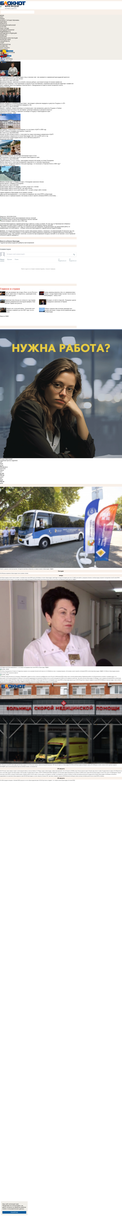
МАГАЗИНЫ (9, 59)
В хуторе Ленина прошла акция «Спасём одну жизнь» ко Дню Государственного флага (93, 770)
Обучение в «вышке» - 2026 (8, 113)
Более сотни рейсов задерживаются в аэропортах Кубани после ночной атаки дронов (40, 678)
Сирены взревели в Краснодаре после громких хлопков (15, 573)
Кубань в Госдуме (5, 87)
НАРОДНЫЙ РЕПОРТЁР (7, 30)
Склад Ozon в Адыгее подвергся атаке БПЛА (89, 679)
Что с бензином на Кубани (7, 165)
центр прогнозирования (27, 242)
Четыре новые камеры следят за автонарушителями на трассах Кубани (19, 770)
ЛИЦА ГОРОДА (4, 28)
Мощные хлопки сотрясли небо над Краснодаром (105, 764)
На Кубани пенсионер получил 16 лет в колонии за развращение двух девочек (54, 579)
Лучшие (9, 259)
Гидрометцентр (4, 242)
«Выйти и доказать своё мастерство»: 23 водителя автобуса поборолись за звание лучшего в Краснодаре (24, 568)
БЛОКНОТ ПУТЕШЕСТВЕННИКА (9, 20)
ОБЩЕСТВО (3, 35)
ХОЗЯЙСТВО (4, 46)
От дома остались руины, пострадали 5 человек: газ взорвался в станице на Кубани (52, 774)
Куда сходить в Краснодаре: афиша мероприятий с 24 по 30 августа (54, 770)
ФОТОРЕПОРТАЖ (5, 44)
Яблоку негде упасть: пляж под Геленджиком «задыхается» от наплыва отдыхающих (25, 162)
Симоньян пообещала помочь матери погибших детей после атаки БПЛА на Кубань (84, 776)
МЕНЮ (2, 15)
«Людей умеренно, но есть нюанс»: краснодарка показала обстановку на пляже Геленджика (27, 160)
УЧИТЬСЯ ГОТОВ (10, 52)
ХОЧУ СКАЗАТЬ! (5, 47)
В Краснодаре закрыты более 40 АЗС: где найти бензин (16, 188)
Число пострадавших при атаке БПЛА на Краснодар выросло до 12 (61, 679)
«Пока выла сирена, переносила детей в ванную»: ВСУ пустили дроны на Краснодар (49, 764)
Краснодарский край (15, 242)
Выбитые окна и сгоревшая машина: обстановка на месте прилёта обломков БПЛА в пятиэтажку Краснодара (74, 671)
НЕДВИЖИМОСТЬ (5, 31)
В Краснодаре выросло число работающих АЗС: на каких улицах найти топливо (23, 190)
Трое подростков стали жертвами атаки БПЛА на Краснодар (28, 679)
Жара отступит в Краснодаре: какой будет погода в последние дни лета (55, 577)
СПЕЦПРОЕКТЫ (5, 41)
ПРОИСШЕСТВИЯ (5, 39)
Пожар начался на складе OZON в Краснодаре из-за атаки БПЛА (42, 681)
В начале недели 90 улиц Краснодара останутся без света (96, 772)
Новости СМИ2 (4, 316)
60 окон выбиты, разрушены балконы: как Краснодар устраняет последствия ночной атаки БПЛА (97, 577)
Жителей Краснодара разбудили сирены (81, 764)
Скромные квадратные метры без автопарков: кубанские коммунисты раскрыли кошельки (26, 109)
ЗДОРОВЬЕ (3, 22)
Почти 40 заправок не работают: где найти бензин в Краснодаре (78, 678)
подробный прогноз (5, 460)
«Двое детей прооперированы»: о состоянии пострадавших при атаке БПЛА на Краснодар (24, 667)
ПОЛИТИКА (3, 36)
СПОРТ (2, 43)
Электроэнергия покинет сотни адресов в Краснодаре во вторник (18, 579)
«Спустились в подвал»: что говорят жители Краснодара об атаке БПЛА (58, 780)
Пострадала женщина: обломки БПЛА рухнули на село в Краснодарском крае (21, 780)
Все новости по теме (6, 80)
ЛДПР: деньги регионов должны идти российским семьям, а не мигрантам (20, 766)
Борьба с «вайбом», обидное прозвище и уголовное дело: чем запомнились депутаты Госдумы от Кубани (30, 108)
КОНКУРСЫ (3, 23)
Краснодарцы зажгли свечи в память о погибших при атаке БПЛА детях (19, 577)
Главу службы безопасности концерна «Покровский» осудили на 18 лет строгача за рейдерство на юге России (28, 676)
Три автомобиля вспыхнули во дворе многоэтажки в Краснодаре (90, 774)
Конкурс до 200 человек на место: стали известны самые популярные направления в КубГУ (26, 134)
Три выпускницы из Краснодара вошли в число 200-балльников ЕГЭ (19, 137)
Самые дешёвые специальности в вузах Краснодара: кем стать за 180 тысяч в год (24, 136)
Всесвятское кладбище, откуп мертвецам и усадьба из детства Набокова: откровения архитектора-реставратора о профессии (36, 83)
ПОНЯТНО (14, 1212)
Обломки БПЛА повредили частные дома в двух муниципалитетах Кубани (62, 772)
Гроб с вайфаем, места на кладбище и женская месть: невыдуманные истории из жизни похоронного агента (31, 85)
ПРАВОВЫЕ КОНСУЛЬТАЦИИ (9, 38)
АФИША (2, 18)
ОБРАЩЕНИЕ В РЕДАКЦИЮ (8, 33)
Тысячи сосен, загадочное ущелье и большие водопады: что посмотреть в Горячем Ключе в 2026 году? (30, 163)
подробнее (14, 460)
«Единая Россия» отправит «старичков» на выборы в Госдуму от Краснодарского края (25, 111)
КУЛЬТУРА (3, 27)
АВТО (1, 17)
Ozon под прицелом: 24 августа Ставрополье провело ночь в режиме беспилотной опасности (24, 671)
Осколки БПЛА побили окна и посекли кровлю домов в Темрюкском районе (74, 676)
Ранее (16, 259)
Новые (2, 259)
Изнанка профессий (5, 60)
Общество (3, 216)
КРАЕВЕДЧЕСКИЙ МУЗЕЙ (8, 25)
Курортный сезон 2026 (6, 139)
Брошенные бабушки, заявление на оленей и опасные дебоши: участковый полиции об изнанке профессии (31, 82)
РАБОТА (10, 51)
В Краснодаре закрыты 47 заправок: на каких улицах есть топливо (19, 186)
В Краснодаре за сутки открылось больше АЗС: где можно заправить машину (44, 776)
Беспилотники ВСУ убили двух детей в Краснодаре (14, 764)
